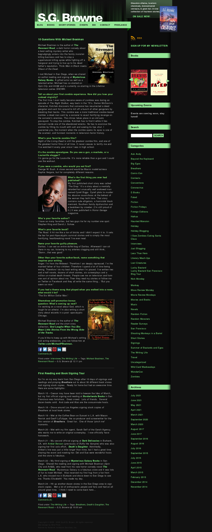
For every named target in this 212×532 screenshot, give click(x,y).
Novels (134, 309)
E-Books (135, 192)
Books (50, 24)
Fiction (134, 202)
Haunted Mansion (140, 221)
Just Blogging (138, 248)
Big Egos (135, 163)
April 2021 (136, 409)
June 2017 (136, 433)
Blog (40, 24)
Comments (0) (45, 353)
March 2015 (137, 472)
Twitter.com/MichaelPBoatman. (55, 343)
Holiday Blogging (140, 230)
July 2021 (136, 395)
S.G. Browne (81, 11)
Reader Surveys (139, 323)
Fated (134, 197)
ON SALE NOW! (141, 16)
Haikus (134, 216)
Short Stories (67, 24)
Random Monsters (140, 318)
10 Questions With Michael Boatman (61, 39)
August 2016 (137, 443)
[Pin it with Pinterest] (54, 349)
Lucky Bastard (138, 267)
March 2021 (137, 414)
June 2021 (136, 400)
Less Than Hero (139, 253)
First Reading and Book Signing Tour (61, 373)
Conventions (137, 182)
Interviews (56, 358)
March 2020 (137, 424)
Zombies (135, 376)
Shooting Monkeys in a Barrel (146, 333)
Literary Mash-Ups (140, 258)
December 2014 (139, 481)
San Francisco (138, 328)
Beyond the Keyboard (142, 158)
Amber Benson (55, 443)
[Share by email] (64, 349)
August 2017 (137, 429)
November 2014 (139, 486)
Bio (94, 24)
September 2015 (139, 453)
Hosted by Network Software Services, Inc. (57, 527)
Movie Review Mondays (143, 294)
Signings (135, 342)
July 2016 (136, 448)
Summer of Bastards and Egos (147, 347)
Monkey (135, 285)
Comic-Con (136, 173)
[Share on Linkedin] (59, 349)
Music (134, 304)
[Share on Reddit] (50, 349)
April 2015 (136, 467)
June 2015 (136, 462)
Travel (134, 357)
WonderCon (137, 371)
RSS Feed (136, 38)
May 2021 (136, 405)
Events (84, 24)
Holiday (135, 226)
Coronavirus (137, 187)
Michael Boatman (95, 358)
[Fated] (159, 94)
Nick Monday (138, 278)
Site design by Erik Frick (49, 524)
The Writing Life (69, 358)
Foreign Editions (139, 211)
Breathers (81, 504)
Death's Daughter (95, 504)
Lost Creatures (138, 262)
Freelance (120, 24)
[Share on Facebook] (40, 349)
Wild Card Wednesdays (143, 366)
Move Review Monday (142, 290)
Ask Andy (136, 153)
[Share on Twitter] (45, 349)
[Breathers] (139, 94)
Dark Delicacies (91, 440)
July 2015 (136, 457)
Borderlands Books (94, 396)
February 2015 (138, 477)
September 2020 (139, 419)
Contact (105, 24)
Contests (135, 177)
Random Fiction (139, 314)
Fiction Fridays (139, 206)
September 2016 (139, 438)
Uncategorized (138, 362)
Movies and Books (140, 299)
